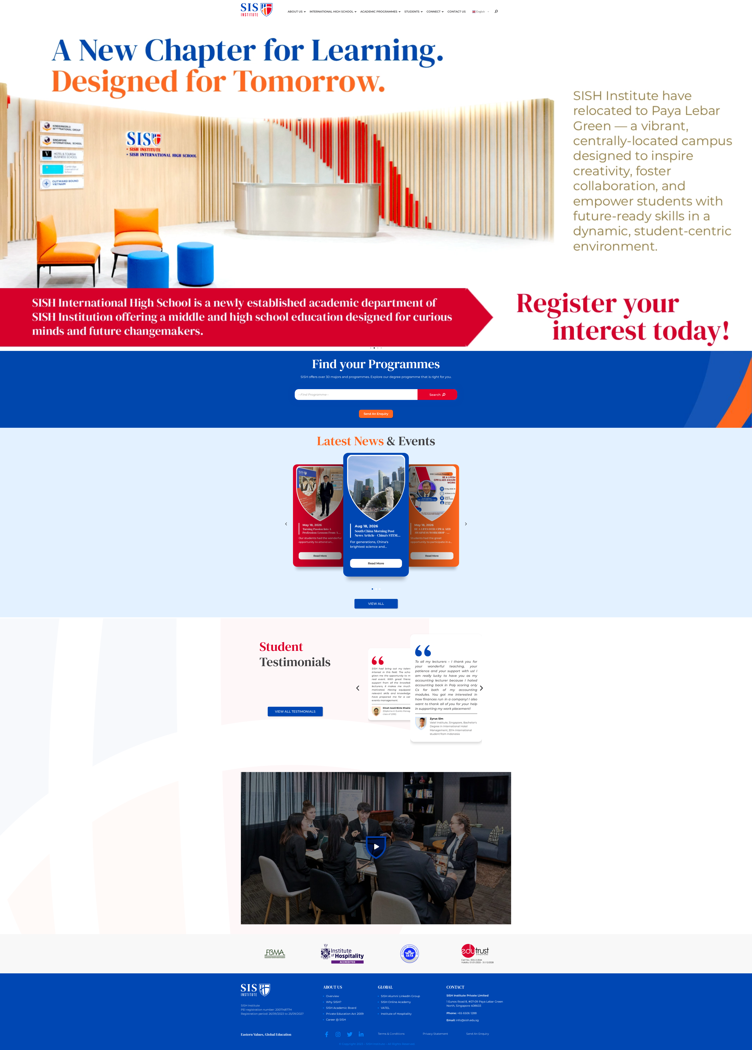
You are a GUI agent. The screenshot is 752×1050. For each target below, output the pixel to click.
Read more (320, 555)
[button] (370, 348)
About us (295, 11)
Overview (332, 996)
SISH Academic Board (341, 1008)
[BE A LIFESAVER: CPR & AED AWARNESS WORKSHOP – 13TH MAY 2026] (431, 492)
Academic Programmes (378, 11)
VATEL (385, 1008)
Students (411, 11)
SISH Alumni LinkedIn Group (400, 996)
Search (435, 395)
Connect (433, 11)
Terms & (391, 1033)
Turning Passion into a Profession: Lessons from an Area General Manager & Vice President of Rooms (321, 530)
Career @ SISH (336, 1019)
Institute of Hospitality (396, 1013)
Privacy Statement (435, 1033)
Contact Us (456, 11)
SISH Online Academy (396, 1002)
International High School (331, 11)
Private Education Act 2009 (345, 1013)
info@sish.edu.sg (467, 1020)
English (480, 11)
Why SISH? (333, 1002)
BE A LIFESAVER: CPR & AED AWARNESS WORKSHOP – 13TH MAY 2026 (432, 530)
